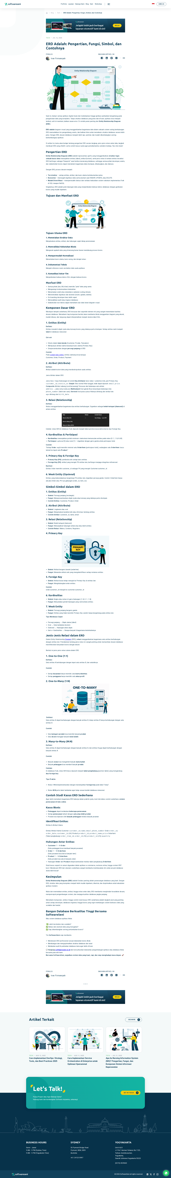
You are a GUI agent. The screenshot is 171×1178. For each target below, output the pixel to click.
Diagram (68, 639)
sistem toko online (57, 355)
